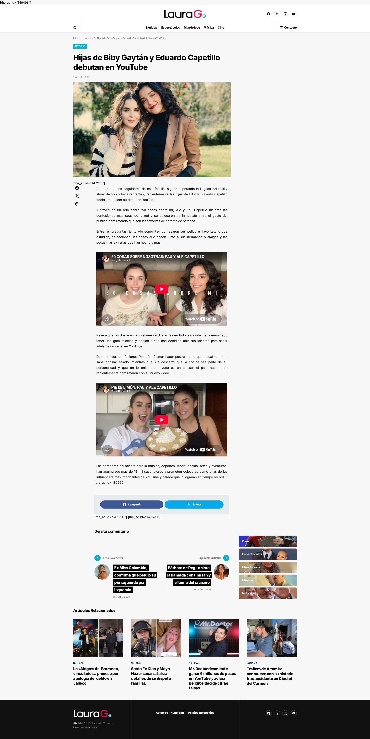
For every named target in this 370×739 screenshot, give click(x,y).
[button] (75, 27)
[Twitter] (277, 14)
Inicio (76, 38)
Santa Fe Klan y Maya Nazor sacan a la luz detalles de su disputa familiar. (151, 676)
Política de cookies (201, 712)
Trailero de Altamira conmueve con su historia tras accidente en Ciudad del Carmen (270, 676)
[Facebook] (269, 14)
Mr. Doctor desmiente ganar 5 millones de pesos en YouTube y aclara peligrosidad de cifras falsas (212, 678)
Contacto (290, 28)
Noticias (88, 38)
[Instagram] (285, 14)
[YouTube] (294, 14)
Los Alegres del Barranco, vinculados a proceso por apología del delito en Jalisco (96, 676)
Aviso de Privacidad (170, 712)
